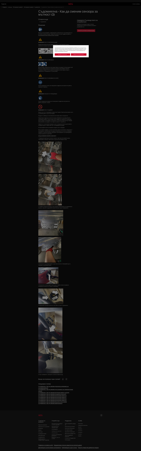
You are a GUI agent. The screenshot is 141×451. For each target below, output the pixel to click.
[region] (71, 51)
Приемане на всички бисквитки (78, 54)
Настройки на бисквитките (62, 54)
